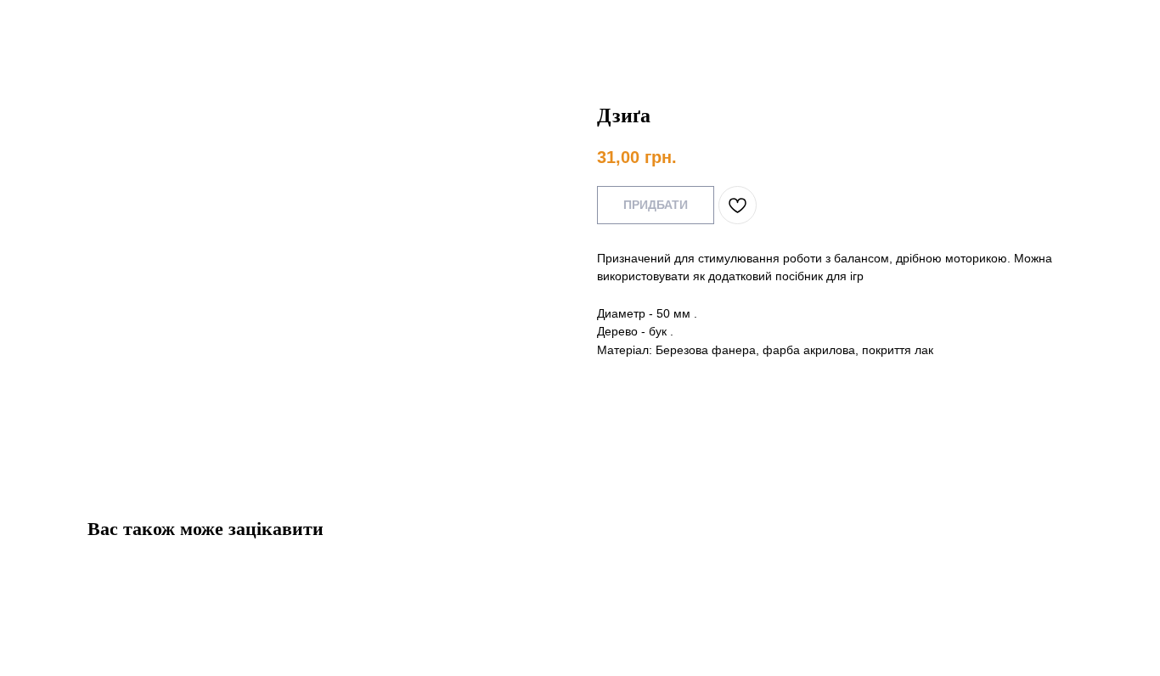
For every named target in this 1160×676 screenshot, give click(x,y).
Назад (49, 25)
